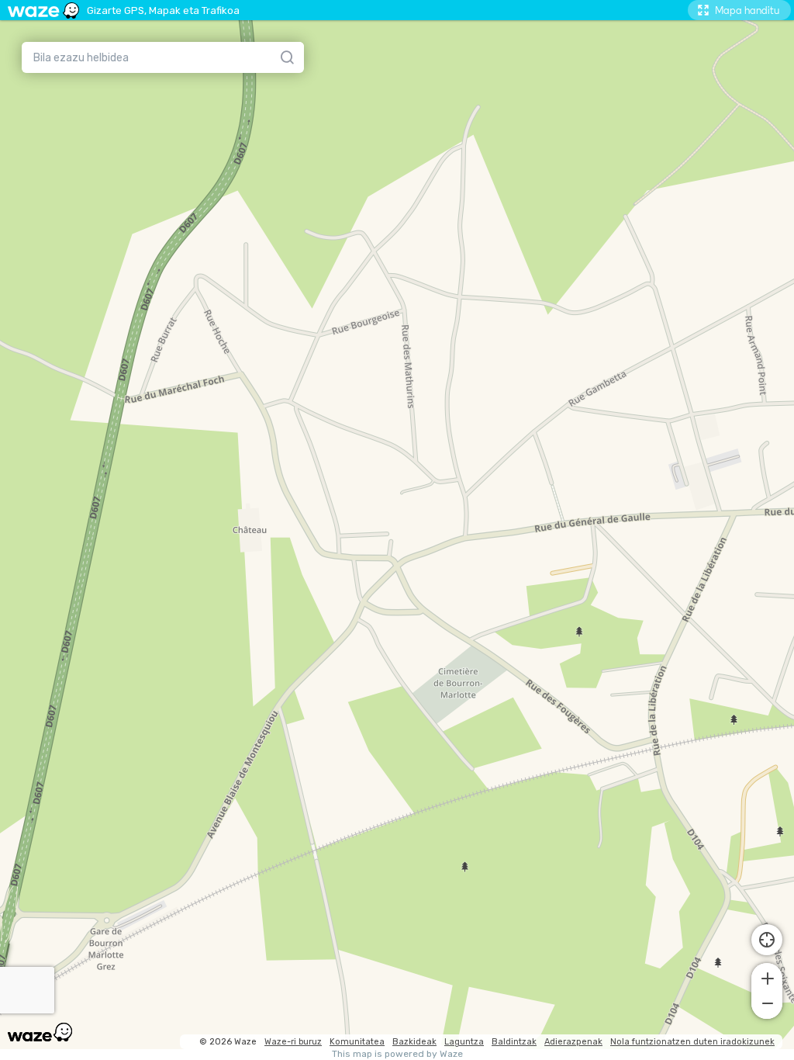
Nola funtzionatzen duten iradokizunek (692, 1042)
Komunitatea (357, 1042)
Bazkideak (414, 1042)
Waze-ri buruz (293, 1042)
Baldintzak (514, 1042)
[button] (766, 977)
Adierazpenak (573, 1042)
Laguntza (464, 1042)
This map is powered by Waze (397, 1054)
